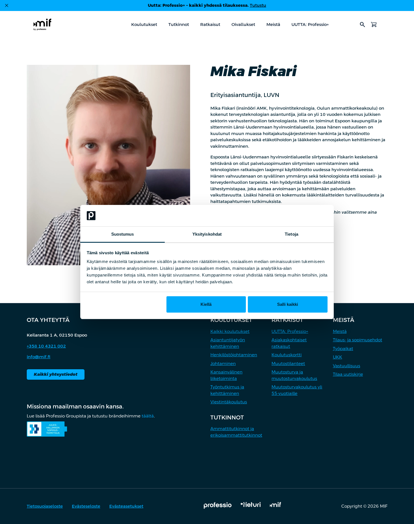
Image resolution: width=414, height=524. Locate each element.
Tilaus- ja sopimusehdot (357, 339)
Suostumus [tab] (122, 234)
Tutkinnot (178, 24)
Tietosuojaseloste (45, 506)
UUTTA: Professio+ (310, 24)
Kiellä (206, 304)
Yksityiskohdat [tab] (207, 234)
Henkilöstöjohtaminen (233, 354)
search (362, 24)
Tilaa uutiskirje (348, 374)
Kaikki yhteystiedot (55, 374)
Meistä (273, 24)
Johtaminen (223, 363)
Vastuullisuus (346, 365)
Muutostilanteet (288, 363)
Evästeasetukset (126, 506)
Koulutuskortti (286, 354)
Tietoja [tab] (291, 234)
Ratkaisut (210, 24)
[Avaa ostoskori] (373, 24)
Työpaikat (343, 348)
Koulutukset (144, 24)
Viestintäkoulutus (228, 401)
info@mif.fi (38, 356)
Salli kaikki (287, 304)
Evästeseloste (86, 506)
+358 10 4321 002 (46, 346)
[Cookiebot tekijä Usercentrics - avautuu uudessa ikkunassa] (303, 215)
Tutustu (258, 5)
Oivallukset (243, 24)
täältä (148, 416)
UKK (337, 357)
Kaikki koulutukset (230, 331)
